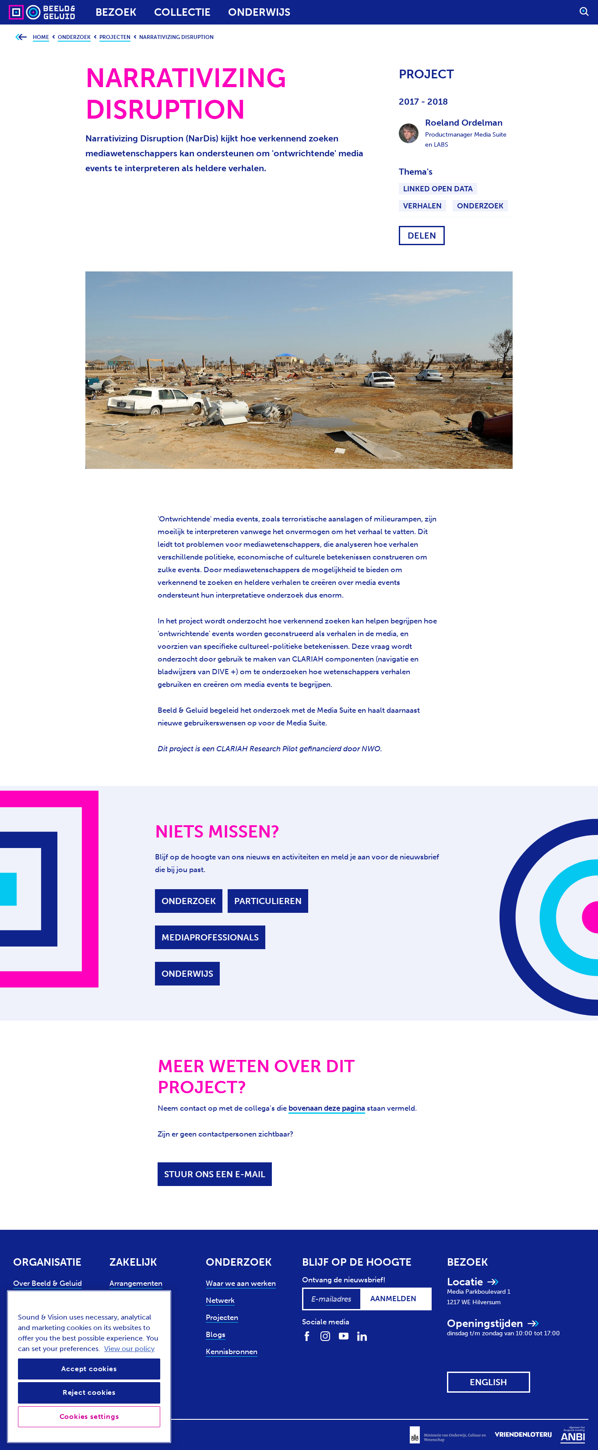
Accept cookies (88, 1369)
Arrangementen (135, 1283)
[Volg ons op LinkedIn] (362, 1336)
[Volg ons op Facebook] (307, 1336)
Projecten (222, 1317)
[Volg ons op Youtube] (343, 1336)
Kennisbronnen (231, 1351)
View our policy (129, 1348)
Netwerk (220, 1300)
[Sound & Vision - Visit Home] (25, 12)
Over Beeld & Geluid (47, 1283)
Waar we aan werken (241, 1283)
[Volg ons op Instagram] (325, 1336)
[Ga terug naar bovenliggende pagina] (20, 37)
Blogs (215, 1334)
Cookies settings (89, 1416)
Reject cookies (89, 1392)
